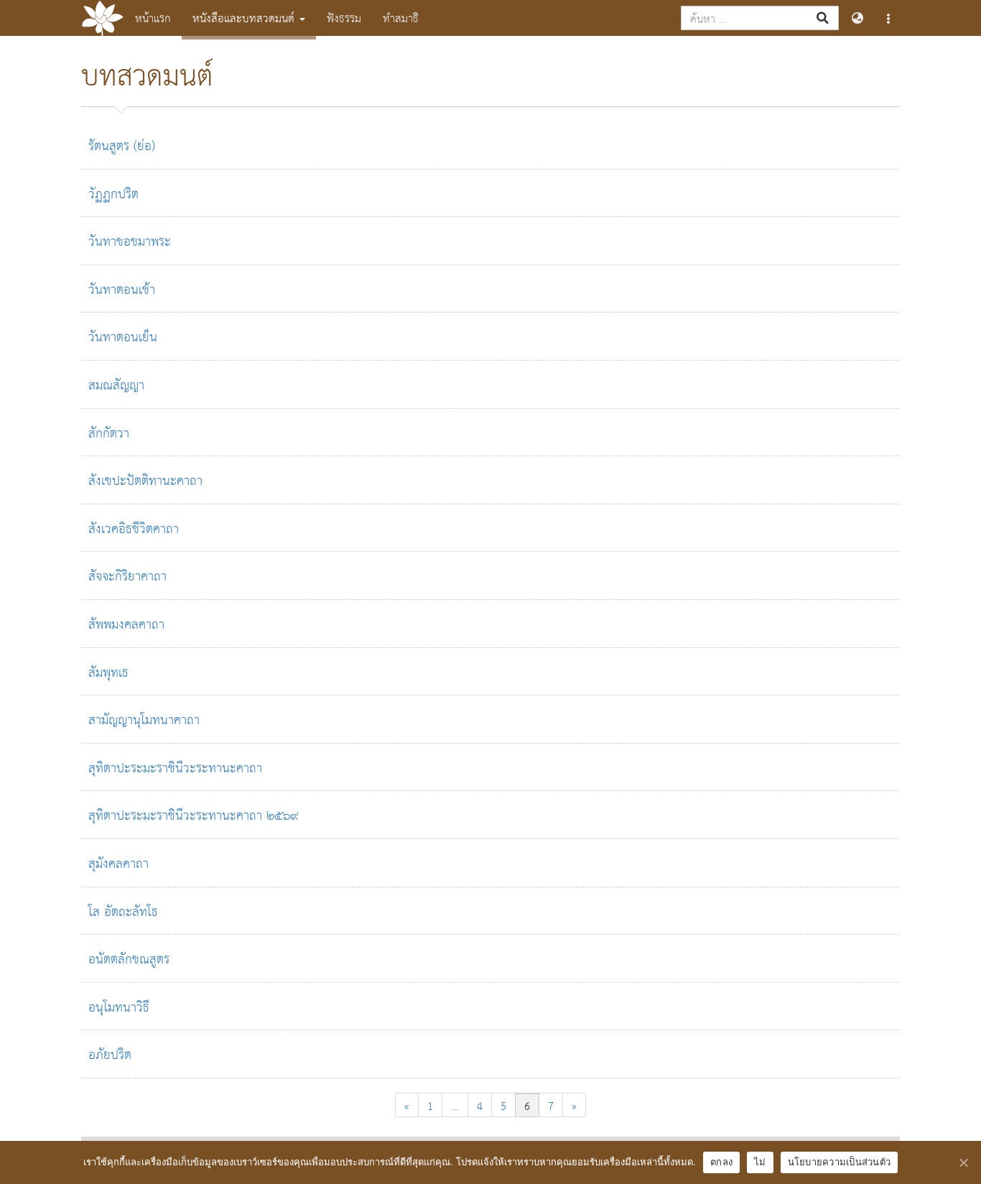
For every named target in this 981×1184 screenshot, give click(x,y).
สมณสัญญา (116, 384)
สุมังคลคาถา (118, 862)
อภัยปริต (109, 1053)
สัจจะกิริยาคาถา (127, 575)
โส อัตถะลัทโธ (123, 910)
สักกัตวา (108, 432)
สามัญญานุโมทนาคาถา (144, 719)
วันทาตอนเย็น (122, 336)
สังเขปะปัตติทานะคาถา (145, 479)
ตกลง (721, 1161)
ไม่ (760, 1161)
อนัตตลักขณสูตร (128, 958)
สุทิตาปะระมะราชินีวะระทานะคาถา (175, 767)
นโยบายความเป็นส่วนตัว (839, 1161)
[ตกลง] (963, 1162)
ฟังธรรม (344, 18)
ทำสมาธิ (401, 18)
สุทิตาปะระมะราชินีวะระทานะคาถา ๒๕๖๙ (193, 814)
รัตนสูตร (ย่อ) (121, 144)
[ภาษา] (857, 18)
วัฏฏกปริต (113, 193)
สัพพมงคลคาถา (126, 623)
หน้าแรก (153, 18)
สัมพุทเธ (108, 671)
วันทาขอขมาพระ (129, 240)
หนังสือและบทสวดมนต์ (245, 18)
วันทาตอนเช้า (121, 288)
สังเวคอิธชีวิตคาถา (133, 527)
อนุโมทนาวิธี (118, 1006)
